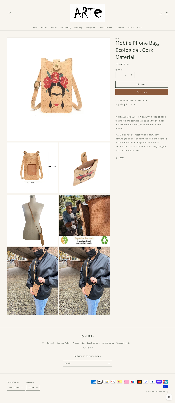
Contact (50, 343)
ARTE (153, 392)
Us (43, 343)
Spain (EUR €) (14, 387)
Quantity (119, 69)
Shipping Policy (63, 343)
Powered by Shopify (161, 392)
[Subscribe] (109, 363)
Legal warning (93, 343)
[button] (10, 13)
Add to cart (141, 84)
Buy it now (142, 92)
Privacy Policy (79, 343)
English (31, 387)
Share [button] (121, 157)
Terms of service (123, 343)
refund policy (108, 343)
